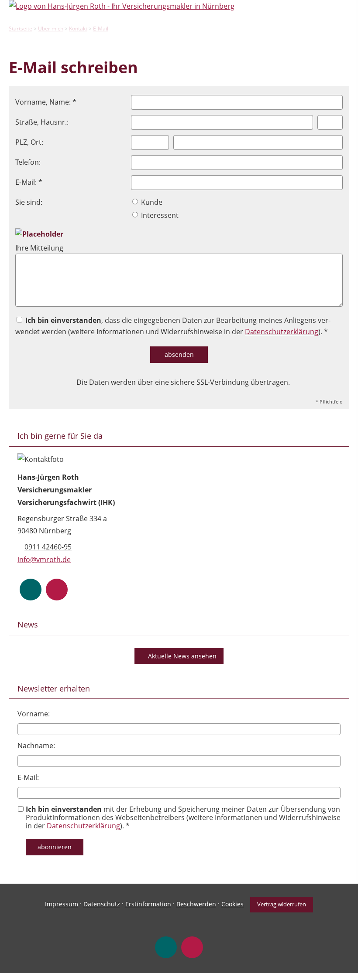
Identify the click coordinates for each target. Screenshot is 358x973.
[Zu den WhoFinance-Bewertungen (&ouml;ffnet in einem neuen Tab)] (57, 589)
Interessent (159, 215)
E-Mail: (28, 777)
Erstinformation (148, 904)
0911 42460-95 (48, 547)
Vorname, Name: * (45, 102)
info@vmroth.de (44, 559)
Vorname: (33, 714)
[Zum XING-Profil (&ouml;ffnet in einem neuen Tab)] (30, 589)
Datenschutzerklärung (281, 331)
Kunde (150, 202)
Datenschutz (101, 904)
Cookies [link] (232, 904)
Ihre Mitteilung (39, 248)
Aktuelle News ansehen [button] (182, 656)
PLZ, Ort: (29, 142)
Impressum (61, 904)
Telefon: (28, 162)
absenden (179, 354)
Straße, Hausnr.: (42, 122)
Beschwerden (196, 904)
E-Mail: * (28, 182)
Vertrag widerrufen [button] (281, 904)
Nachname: (36, 745)
